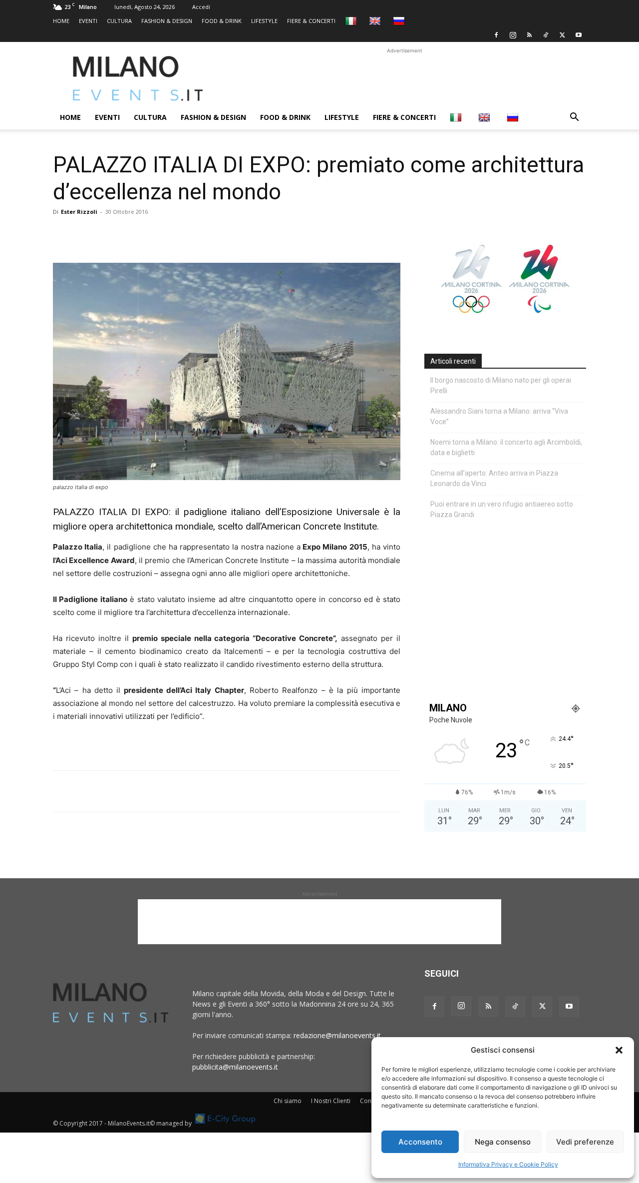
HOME (61, 20)
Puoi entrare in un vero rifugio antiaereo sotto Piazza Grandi (501, 509)
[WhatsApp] (109, 234)
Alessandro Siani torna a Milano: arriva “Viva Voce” (499, 416)
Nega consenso (503, 1142)
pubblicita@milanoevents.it (235, 1067)
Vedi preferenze (585, 1142)
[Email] (155, 234)
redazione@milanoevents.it (337, 1035)
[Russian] (400, 20)
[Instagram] (512, 35)
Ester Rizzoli (79, 211)
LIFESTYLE (264, 20)
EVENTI (88, 20)
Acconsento (420, 1142)
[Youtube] (578, 35)
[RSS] (529, 35)
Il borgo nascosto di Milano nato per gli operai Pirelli (500, 385)
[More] (178, 234)
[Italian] (352, 20)
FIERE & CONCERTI (311, 20)
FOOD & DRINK (222, 20)
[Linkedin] (132, 234)
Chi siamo (288, 1101)
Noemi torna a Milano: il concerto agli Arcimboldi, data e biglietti (506, 447)
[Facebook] (496, 35)
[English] (376, 20)
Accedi (201, 6)
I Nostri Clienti (330, 1101)
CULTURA (119, 20)
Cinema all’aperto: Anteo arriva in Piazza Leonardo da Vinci (494, 478)
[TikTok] (545, 35)
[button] (619, 1050)
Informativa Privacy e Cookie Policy (508, 1164)
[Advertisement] (404, 78)
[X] (562, 35)
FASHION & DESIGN (166, 20)
